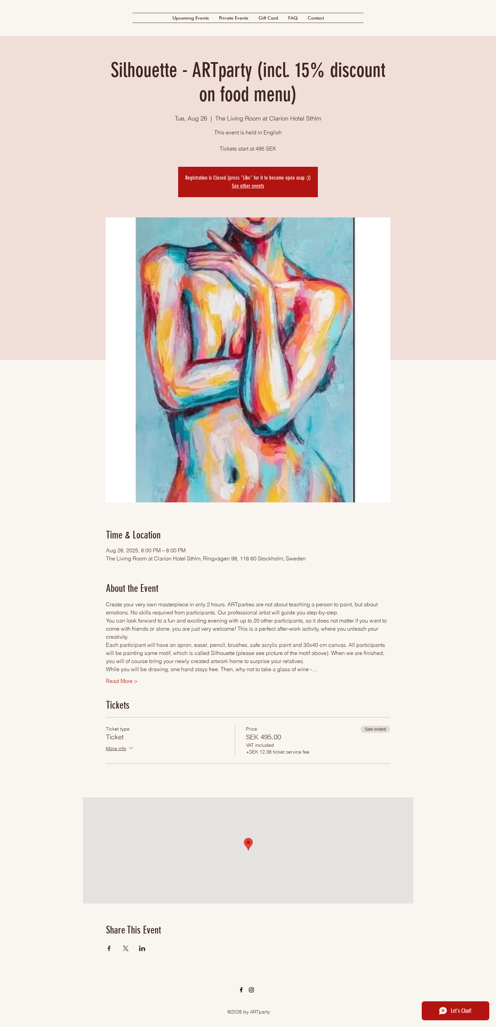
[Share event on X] (125, 948)
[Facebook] (241, 989)
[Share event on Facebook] (109, 948)
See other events (248, 186)
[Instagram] (251, 989)
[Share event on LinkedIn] (142, 948)
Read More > (122, 681)
